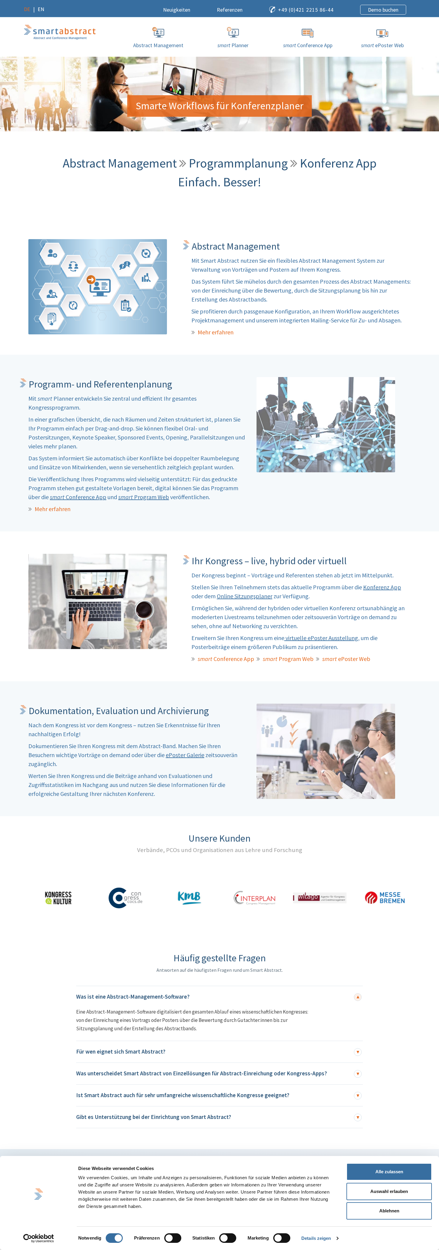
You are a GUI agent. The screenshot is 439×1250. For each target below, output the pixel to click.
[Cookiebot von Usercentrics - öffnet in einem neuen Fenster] (39, 1238)
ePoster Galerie (185, 755)
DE (27, 9)
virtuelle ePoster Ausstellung (321, 638)
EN (41, 9)
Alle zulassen (389, 1171)
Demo (383, 9)
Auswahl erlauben (389, 1191)
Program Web (143, 497)
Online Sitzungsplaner (244, 596)
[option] (56, 898)
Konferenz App (382, 587)
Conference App (78, 497)
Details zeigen (316, 1238)
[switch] (172, 1238)
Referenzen (229, 9)
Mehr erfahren (216, 332)
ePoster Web (346, 658)
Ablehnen (389, 1210)
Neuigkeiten (176, 9)
